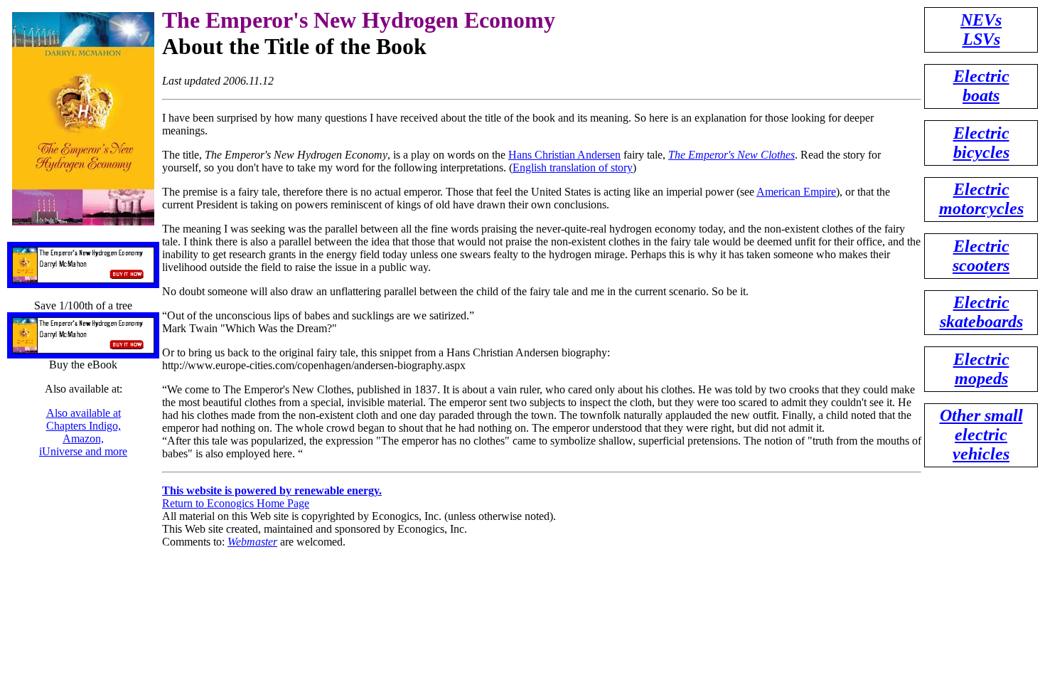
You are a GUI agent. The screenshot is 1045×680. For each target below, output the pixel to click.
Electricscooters (981, 256)
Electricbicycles (981, 142)
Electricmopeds (981, 369)
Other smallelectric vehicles (981, 434)
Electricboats (981, 86)
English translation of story (573, 167)
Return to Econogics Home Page (235, 503)
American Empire (796, 192)
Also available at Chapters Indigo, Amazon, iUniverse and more (83, 432)
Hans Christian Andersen (564, 155)
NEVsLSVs (981, 29)
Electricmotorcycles (981, 199)
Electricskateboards (981, 312)
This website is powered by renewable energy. (272, 490)
